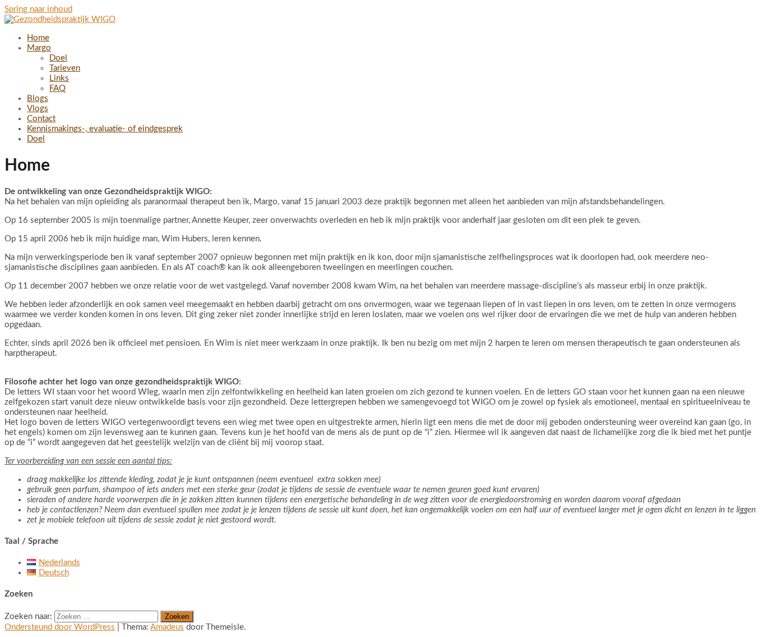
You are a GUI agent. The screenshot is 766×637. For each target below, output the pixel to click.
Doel (58, 58)
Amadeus (167, 627)
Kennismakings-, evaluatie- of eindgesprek (105, 129)
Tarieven (64, 68)
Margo (39, 48)
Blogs (37, 98)
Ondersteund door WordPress (59, 627)
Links (59, 78)
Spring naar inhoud (38, 9)
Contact (41, 118)
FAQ (57, 88)
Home (38, 38)
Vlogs (37, 108)
